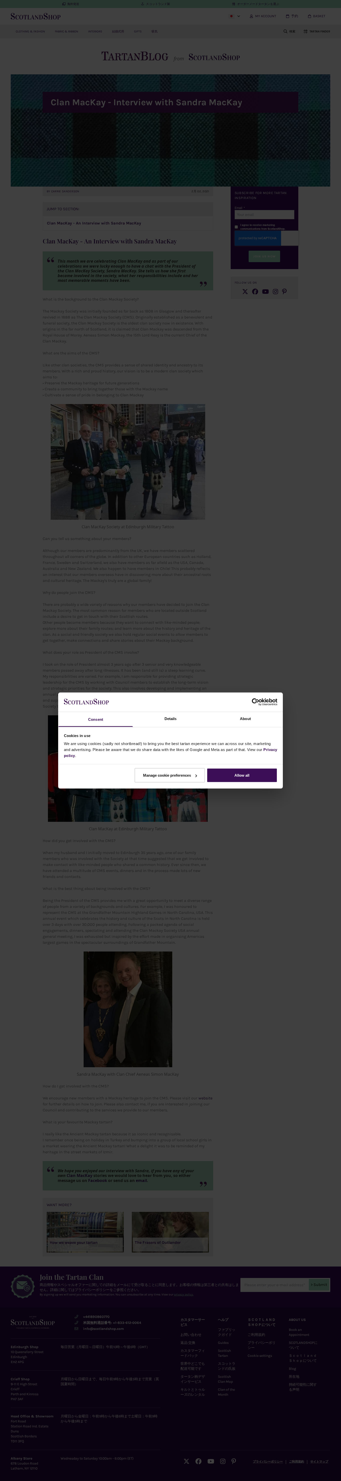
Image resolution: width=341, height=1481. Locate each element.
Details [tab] (171, 718)
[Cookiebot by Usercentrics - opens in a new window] (255, 702)
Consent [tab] (95, 719)
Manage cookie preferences (167, 775)
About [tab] (245, 718)
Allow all (241, 775)
